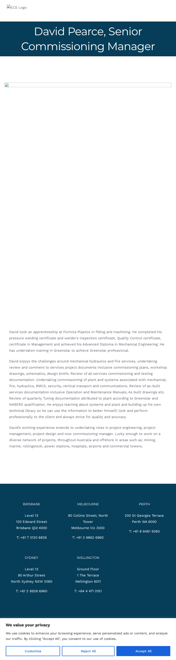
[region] (88, 639)
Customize (33, 651)
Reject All (88, 651)
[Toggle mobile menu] (167, 14)
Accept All (143, 651)
